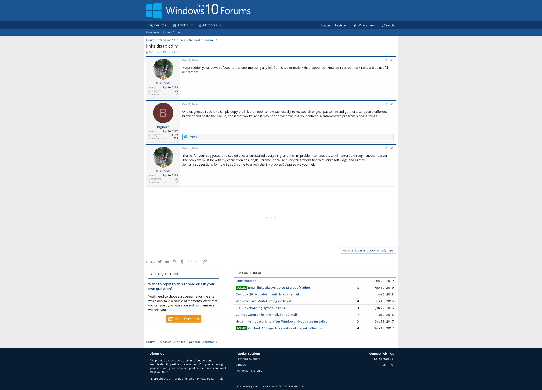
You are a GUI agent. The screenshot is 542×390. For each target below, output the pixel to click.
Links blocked (246, 281)
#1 (392, 60)
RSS (390, 365)
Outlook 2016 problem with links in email (267, 294)
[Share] (386, 60)
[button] (192, 25)
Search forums (172, 32)
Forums (160, 25)
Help (221, 378)
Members (210, 25)
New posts (153, 32)
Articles (183, 25)
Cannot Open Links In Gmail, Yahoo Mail (266, 314)
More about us (160, 378)
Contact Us (386, 359)
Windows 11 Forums (249, 370)
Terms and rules (183, 378)
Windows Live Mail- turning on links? (264, 301)
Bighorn (163, 127)
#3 (392, 148)
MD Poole (155, 52)
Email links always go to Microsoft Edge (279, 287)
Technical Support (248, 359)
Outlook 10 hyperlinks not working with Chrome (285, 328)
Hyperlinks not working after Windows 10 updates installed (282, 321)
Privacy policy (205, 378)
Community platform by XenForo (271, 386)
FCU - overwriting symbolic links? (261, 308)
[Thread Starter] (163, 78)
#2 (392, 104)
